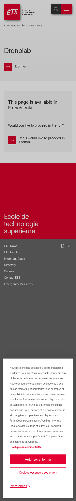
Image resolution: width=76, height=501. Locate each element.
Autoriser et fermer (38, 459)
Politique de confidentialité (26, 447)
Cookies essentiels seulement (38, 472)
